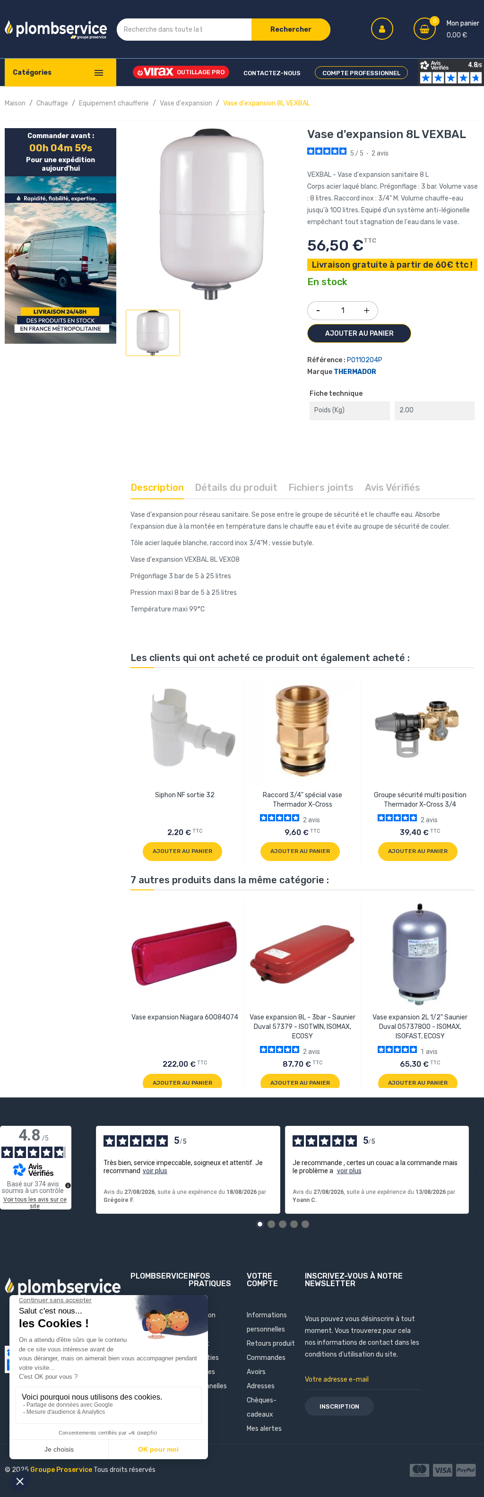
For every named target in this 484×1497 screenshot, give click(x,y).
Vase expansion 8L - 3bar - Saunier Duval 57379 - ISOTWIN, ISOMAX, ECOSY (302, 1026)
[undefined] (68, 1185)
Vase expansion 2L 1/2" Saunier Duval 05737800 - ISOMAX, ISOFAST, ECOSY (419, 1026)
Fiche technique (336, 394)
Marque (319, 372)
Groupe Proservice (62, 1470)
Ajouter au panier (359, 334)
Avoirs (256, 1372)
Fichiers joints (321, 487)
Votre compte (262, 1279)
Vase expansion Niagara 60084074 (184, 1017)
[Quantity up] (366, 308)
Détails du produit (236, 487)
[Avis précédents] (88, 1169)
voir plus (155, 1171)
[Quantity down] (318, 307)
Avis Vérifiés (392, 487)
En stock (327, 282)
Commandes (266, 1358)
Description (157, 487)
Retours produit (271, 1344)
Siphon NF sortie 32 (185, 795)
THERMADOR (355, 372)
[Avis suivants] (476, 1169)
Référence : (326, 360)
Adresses (261, 1386)
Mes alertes (264, 1429)
